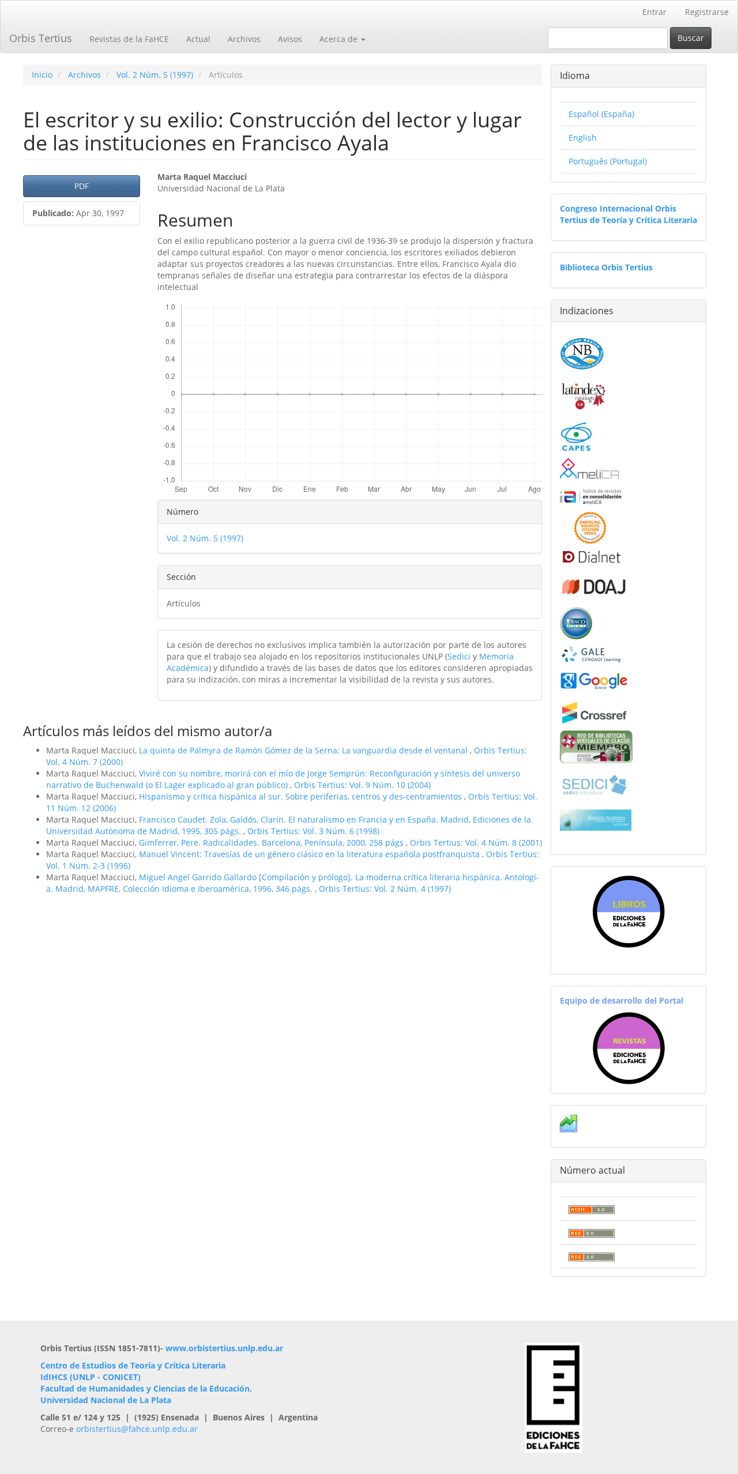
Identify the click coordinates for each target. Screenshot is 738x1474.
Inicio (42, 74)
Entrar (654, 11)
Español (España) (601, 113)
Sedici (458, 656)
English (582, 137)
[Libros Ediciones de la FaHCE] (628, 912)
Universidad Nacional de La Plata (105, 1399)
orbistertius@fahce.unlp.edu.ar (137, 1428)
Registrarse (707, 11)
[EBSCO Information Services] (576, 621)
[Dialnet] (591, 556)
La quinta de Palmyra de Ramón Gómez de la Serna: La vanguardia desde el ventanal (304, 750)
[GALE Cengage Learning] (591, 654)
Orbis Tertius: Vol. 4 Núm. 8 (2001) (476, 842)
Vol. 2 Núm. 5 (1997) (154, 74)
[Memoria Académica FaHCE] (596, 819)
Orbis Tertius (40, 38)
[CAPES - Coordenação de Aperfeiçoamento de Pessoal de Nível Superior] (576, 435)
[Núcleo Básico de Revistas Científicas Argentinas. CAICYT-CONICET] (582, 351)
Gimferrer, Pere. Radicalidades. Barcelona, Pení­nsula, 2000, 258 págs (272, 842)
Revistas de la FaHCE (129, 38)
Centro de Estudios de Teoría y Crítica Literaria (132, 1365)
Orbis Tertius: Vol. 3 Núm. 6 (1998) (313, 830)
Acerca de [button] (339, 38)
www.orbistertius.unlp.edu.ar (224, 1348)
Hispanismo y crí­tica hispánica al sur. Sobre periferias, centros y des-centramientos (301, 796)
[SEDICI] (594, 783)
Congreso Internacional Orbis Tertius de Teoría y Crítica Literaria (628, 214)
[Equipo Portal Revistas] (629, 1047)
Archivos (244, 38)
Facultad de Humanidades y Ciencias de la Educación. (146, 1388)
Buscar (690, 37)
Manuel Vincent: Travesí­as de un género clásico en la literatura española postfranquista (310, 854)
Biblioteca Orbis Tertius (606, 267)
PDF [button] (81, 185)
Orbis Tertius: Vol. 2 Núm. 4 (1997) (385, 888)
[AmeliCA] (590, 469)
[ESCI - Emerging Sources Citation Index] (590, 526)
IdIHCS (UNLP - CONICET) (90, 1376)
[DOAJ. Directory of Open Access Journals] (594, 584)
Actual (198, 38)
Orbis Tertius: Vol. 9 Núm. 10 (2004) (362, 784)
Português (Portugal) (607, 161)
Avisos (290, 38)
